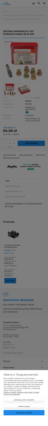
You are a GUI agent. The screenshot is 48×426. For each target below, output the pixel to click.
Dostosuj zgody (24, 406)
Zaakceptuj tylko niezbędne (24, 400)
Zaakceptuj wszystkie (24, 413)
